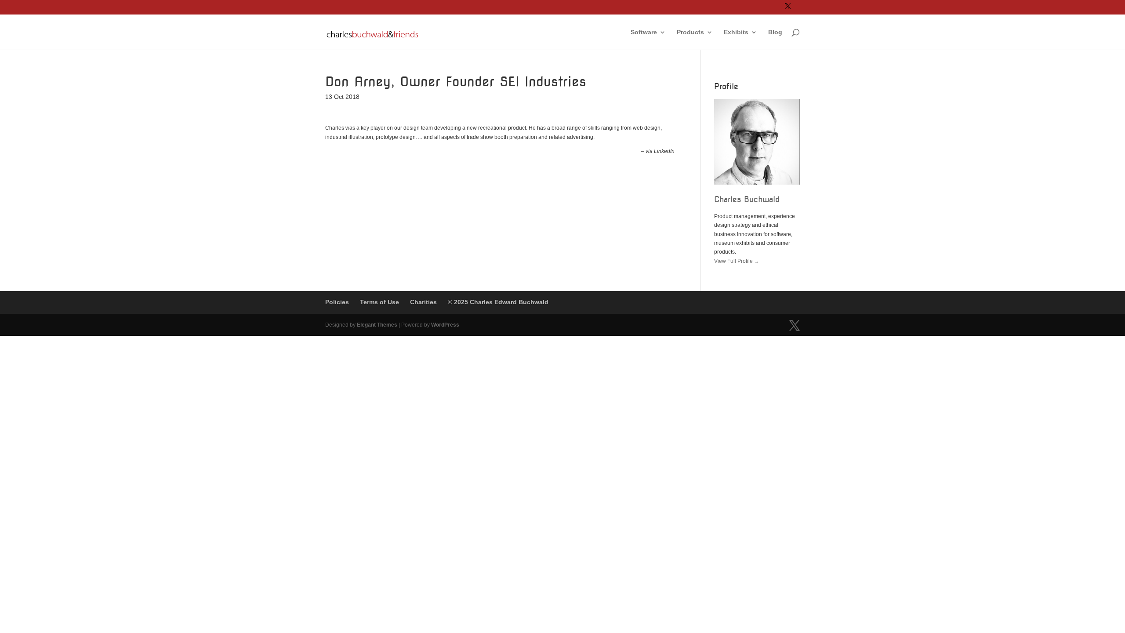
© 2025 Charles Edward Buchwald (498, 302)
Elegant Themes (377, 325)
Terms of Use (379, 302)
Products (690, 32)
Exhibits (736, 32)
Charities (423, 302)
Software (644, 32)
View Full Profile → (736, 261)
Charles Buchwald (747, 199)
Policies (337, 302)
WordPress (445, 325)
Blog (775, 32)
